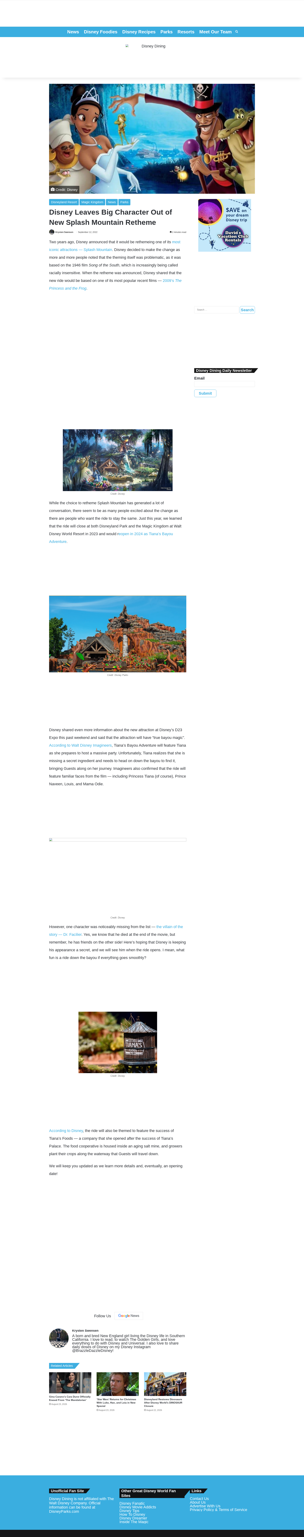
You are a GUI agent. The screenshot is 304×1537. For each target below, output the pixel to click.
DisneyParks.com (64, 1511)
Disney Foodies (100, 31)
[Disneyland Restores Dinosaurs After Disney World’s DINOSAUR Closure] (165, 1384)
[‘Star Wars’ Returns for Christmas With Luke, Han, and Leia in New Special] (118, 1384)
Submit (205, 393)
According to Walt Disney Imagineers (80, 745)
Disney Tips (129, 1511)
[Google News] (129, 1316)
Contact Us (199, 1498)
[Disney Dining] (152, 57)
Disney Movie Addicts (137, 1507)
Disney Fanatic (132, 1503)
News (73, 31)
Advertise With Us (205, 1506)
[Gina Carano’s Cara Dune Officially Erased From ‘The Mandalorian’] (70, 1382)
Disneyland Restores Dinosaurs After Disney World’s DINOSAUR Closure (163, 1402)
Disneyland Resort (64, 202)
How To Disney (132, 1514)
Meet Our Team (215, 31)
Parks (166, 31)
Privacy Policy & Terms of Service (218, 1509)
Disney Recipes (139, 31)
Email (199, 378)
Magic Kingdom (92, 202)
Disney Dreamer (133, 1518)
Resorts (186, 31)
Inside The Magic (133, 1522)
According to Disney (66, 1130)
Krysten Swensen (64, 232)
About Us (198, 1502)
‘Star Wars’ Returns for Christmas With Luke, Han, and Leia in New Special (116, 1402)
